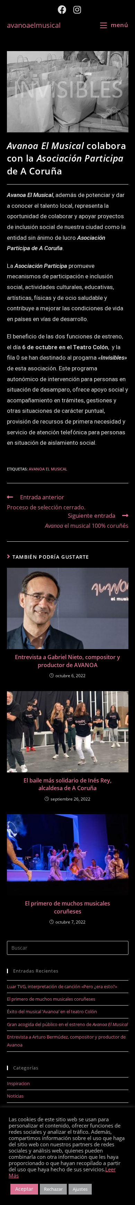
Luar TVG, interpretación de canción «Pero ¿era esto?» (62, 986)
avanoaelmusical (34, 25)
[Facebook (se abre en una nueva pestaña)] (62, 9)
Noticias (15, 1096)
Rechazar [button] (53, 1189)
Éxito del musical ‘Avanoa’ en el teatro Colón (52, 1011)
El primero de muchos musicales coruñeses (67, 907)
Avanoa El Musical (48, 469)
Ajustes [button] (80, 1189)
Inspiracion (18, 1083)
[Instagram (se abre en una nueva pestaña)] (75, 9)
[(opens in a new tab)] (67, 608)
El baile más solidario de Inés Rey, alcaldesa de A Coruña (67, 784)
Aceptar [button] (24, 1189)
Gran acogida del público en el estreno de (67, 1024)
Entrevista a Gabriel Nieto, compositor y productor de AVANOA (67, 661)
